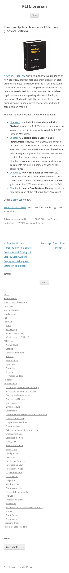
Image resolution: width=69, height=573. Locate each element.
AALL (6, 294)
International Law (14, 464)
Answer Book (12, 344)
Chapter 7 (15, 188)
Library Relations (36, 223)
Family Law (11, 441)
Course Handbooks (15, 352)
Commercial (11, 410)
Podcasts (8, 379)
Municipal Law (12, 484)
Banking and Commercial (18, 395)
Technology (11, 519)
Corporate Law (13, 426)
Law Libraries (10, 313)
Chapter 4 (15, 137)
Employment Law (14, 433)
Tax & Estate (11, 515)
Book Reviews (10, 298)
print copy (18, 199)
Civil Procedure (13, 406)
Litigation (10, 480)
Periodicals (11, 368)
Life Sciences (12, 476)
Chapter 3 (15, 122)
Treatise (9, 371)
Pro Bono (10, 495)
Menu (34, 15)
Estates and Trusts (14, 437)
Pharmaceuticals (14, 488)
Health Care (11, 449)
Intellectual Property (15, 460)
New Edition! (12, 360)
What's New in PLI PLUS (17, 333)
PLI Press (45, 219)
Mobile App (11, 329)
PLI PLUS (35, 219)
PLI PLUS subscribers (15, 207)
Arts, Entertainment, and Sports (21, 391)
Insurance (10, 457)
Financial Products (14, 445)
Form (8, 325)
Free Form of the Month (15, 302)
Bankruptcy (11, 402)
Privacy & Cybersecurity (17, 491)
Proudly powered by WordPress (18, 567)
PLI (28, 219)
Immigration (12, 453)
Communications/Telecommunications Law (26, 414)
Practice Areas (10, 383)
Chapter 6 (15, 172)
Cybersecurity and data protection (22, 430)
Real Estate (11, 503)
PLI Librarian (34, 6)
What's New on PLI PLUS (17, 337)
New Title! (10, 364)
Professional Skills (14, 499)
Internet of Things (14, 468)
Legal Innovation (14, 472)
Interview (8, 306)
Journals (9, 356)
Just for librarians (12, 310)
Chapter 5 (15, 161)
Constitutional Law (15, 418)
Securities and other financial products (24, 507)
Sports (9, 511)
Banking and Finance (16, 399)
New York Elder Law (14, 75)
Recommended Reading (15, 526)
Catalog (9, 348)
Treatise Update (15, 375)
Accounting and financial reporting (22, 387)
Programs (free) (11, 522)
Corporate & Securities (16, 422)
